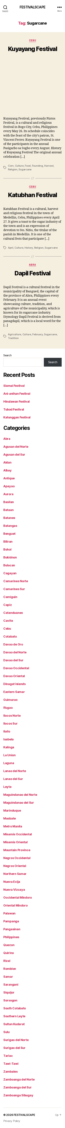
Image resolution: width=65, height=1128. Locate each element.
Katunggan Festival (16, 417)
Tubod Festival (13, 409)
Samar (8, 976)
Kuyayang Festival (32, 49)
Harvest (49, 165)
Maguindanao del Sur (18, 802)
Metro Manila (12, 826)
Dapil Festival (32, 273)
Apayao (8, 486)
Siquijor (8, 992)
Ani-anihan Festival (16, 393)
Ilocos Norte (12, 715)
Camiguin (10, 597)
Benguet (9, 533)
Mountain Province (16, 850)
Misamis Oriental (15, 842)
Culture (19, 165)
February (37, 334)
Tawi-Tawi (10, 1063)
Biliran (7, 541)
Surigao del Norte (15, 1040)
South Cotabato (14, 1008)
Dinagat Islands (14, 684)
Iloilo (6, 731)
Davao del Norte (14, 652)
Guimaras (10, 700)
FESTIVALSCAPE (32, 7)
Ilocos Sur (10, 723)
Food (28, 165)
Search (7, 355)
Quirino (8, 953)
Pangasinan (11, 929)
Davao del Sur (13, 660)
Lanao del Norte (14, 771)
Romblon (9, 968)
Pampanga (11, 921)
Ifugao (7, 707)
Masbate (9, 818)
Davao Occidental (16, 668)
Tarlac (8, 1055)
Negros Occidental (16, 858)
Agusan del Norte (15, 446)
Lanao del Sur (13, 779)
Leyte (7, 787)
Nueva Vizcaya (14, 889)
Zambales (10, 1071)
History (28, 247)
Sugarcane (25, 169)
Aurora (8, 494)
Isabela (8, 739)
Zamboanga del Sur (17, 1087)
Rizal (6, 961)
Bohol (7, 549)
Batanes (9, 518)
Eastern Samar (14, 692)
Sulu (6, 1032)
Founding (37, 165)
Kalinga (8, 747)
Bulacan (9, 565)
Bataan (8, 510)
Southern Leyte (14, 1016)
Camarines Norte (15, 581)
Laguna (8, 763)
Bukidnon (10, 557)
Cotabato (10, 636)
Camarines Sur (14, 589)
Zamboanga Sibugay (18, 1095)
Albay (7, 470)
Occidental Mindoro (17, 897)
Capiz (7, 605)
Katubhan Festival (32, 195)
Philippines (11, 937)
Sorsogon (10, 1000)
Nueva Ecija (11, 881)
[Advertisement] (32, 88)
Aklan (7, 462)
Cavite (8, 620)
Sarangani (10, 984)
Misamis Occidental (17, 834)
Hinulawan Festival (16, 401)
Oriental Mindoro (15, 905)
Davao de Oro (13, 644)
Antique (9, 478)
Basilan (8, 502)
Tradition (13, 338)
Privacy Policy (11, 1121)
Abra (32, 264)
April (10, 247)
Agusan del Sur (14, 454)
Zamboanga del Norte (19, 1079)
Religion (12, 169)
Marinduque (12, 810)
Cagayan (9, 573)
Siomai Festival (13, 385)
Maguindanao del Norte (20, 794)
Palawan (9, 913)
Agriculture (14, 334)
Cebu (32, 40)
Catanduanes (13, 612)
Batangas (10, 525)
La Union (9, 755)
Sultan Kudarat (14, 1024)
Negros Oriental (14, 866)
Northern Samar (14, 874)
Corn (11, 165)
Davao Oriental (14, 676)
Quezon (8, 945)
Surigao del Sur (14, 1048)
